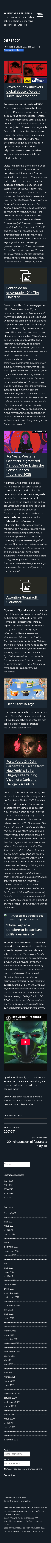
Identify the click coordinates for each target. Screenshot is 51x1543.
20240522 (8, 1193)
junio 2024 (9, 1222)
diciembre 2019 (11, 1440)
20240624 (8, 1185)
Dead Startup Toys (20, 704)
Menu (40, 14)
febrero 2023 (10, 1284)
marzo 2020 (9, 1427)
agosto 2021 (9, 1356)
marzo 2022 (9, 1326)
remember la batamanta (17, 622)
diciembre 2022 (11, 1293)
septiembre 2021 (12, 1351)
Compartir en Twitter (14, 50)
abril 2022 (8, 1322)
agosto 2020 (10, 1406)
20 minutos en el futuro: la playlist (27, 1142)
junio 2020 (9, 1414)
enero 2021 (9, 1385)
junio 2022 (8, 1314)
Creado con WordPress (15, 1497)
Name (7, 1450)
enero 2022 (9, 1335)
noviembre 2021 (11, 1343)
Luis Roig (36, 47)
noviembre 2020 (12, 1393)
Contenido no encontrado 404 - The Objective (22, 292)
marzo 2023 (9, 1280)
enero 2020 (9, 1435)
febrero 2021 (10, 1381)
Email (6, 1459)
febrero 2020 (10, 1431)
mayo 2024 (9, 1226)
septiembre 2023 (12, 1259)
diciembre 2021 (11, 1339)
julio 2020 (8, 1410)
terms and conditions (31, 1469)
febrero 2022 (10, 1331)
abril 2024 (8, 1230)
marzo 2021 (9, 1377)
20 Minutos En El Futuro (18, 13)
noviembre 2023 (11, 1251)
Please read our (24, 1469)
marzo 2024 (9, 1234)
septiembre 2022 (12, 1305)
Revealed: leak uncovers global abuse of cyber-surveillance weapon (24, 91)
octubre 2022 (10, 1301)
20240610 (8, 1189)
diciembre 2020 (11, 1389)
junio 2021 (8, 1364)
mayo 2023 (9, 1272)
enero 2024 (9, 1242)
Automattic (24, 1501)
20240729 (8, 1181)
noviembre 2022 (11, 1297)
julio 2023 (8, 1263)
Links (19, 1115)
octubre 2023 (10, 1255)
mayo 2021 (9, 1368)
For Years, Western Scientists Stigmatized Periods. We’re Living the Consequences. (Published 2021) (25, 465)
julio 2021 (8, 1360)
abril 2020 (8, 1423)
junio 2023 (8, 1268)
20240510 (8, 1197)
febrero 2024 (10, 1238)
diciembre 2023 (11, 1247)
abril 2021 (8, 1372)
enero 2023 (9, 1289)
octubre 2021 (10, 1347)
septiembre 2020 (12, 1402)
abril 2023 (8, 1276)
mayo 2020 (9, 1419)
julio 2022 (8, 1310)
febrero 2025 (10, 1213)
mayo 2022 (9, 1318)
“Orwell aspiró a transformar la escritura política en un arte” (24, 929)
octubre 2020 (10, 1398)
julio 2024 (8, 1217)
